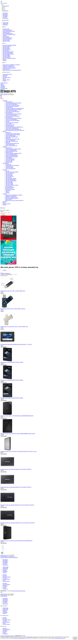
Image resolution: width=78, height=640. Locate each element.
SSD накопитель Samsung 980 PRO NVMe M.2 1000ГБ (11, 362)
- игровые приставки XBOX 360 (12, 143)
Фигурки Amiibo (6, 41)
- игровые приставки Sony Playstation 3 (13, 113)
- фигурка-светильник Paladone (11, 171)
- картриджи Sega (9, 166)
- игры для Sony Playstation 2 (11, 119)
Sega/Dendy (5, 75)
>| (3, 549)
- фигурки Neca (8, 177)
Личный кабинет (4, 88)
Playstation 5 (5, 13)
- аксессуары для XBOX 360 (11, 145)
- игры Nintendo (8, 157)
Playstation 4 (5, 14)
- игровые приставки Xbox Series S (12, 134)
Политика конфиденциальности (18, 590)
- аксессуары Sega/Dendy (10, 168)
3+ (2, 212)
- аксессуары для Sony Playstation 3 (12, 116)
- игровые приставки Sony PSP (11, 122)
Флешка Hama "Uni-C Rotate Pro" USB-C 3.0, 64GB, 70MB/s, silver (14, 326)
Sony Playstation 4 (9, 107)
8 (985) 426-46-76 (5, 5)
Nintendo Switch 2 (6, 32)
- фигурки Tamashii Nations (10, 180)
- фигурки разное (8, 186)
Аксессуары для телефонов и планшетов (11, 64)
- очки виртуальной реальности (11, 106)
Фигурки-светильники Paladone (9, 45)
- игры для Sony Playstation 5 (11, 103)
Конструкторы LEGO (7, 74)
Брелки (4, 59)
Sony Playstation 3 (9, 112)
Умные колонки (6, 69)
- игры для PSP (8, 123)
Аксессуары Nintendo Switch (9, 31)
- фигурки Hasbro (9, 175)
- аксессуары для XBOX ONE (11, 141)
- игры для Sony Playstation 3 (11, 114)
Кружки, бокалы (6, 79)
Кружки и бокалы (6, 203)
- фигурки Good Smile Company (11, 185)
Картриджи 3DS (6, 39)
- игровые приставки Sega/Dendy (12, 165)
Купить (2, 293)
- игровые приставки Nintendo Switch (13, 148)
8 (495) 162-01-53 (4, 94)
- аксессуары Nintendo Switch (11, 151)
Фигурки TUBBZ (6, 56)
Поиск (3, 8)
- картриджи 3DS (8, 160)
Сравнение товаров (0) (5, 273)
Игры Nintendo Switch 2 (8, 33)
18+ (8, 212)
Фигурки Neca (6, 50)
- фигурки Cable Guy (9, 173)
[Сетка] (2, 272)
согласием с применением (18, 638)
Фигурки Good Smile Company (9, 58)
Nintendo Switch (6, 28)
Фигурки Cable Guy (7, 46)
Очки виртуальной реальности (9, 67)
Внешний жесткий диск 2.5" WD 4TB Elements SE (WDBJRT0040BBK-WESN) (16, 415)
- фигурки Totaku (8, 181)
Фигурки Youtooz (6, 57)
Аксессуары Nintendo (7, 38)
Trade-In (4, 80)
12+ (5, 212)
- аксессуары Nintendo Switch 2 (11, 155)
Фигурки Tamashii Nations (8, 53)
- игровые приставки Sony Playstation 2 (13, 118)
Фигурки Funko (6, 47)
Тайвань (3, 215)
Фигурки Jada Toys (7, 49)
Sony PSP (5, 17)
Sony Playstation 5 (9, 101)
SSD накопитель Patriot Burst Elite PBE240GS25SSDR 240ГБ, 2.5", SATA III (16, 344)
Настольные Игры (7, 77)
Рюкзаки (5, 60)
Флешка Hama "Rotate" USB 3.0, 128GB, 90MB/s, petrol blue (12, 308)
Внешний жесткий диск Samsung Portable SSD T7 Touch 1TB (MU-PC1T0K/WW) (17, 504)
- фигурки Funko (8, 174)
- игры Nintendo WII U (10, 158)
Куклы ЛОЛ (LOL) (9, 188)
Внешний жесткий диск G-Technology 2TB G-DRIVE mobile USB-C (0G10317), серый (18, 451)
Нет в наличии (3, 346)
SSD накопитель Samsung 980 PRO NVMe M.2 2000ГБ (11, 380)
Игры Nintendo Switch (7, 30)
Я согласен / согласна (75, 638)
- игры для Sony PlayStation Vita (11, 128)
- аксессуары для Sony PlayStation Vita (13, 129)
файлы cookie (30, 636)
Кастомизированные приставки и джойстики (14, 130)
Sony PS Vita (5, 18)
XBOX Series (5, 22)
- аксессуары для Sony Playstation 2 (12, 120)
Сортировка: (3, 274)
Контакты (4, 9)
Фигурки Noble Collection (8, 51)
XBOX (4, 131)
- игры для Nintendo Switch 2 (11, 154)
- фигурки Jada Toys (9, 176)
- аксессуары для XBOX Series (11, 136)
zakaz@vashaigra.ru (4, 557)
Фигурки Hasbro (6, 48)
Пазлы (4, 78)
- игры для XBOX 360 (10, 144)
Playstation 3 (5, 15)
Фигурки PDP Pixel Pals (8, 52)
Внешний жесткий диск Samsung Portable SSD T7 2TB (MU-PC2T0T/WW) (15, 487)
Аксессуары (7, 190)
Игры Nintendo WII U (7, 37)
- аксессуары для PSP (9, 124)
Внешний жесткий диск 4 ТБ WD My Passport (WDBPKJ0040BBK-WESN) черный (17, 433)
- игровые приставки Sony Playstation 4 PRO (14, 108)
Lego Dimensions (6, 579)
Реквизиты (2, 87)
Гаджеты (5, 193)
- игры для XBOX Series (10, 135)
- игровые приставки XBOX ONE (12, 139)
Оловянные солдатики (10, 189)
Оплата (2, 84)
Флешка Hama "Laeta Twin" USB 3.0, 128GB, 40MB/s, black (12, 290)
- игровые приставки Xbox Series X (12, 133)
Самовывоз (2, 86)
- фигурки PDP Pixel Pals (10, 179)
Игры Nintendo (6, 36)
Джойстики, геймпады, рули (9, 66)
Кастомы (5, 76)
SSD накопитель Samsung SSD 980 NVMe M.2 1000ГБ (11, 397)
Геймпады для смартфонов (8, 65)
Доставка (2, 85)
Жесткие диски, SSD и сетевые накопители (12, 70)
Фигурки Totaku (6, 55)
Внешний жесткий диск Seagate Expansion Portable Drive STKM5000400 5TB (16, 540)
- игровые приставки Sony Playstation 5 (13, 102)
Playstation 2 (5, 16)
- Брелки (7, 191)
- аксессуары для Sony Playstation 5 (12, 105)
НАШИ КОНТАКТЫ (13, 557)
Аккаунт (3, 7)
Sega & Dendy (6, 163)
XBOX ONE (5, 23)
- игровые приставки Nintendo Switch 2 (13, 153)
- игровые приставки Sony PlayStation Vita (14, 126)
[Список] (0, 272)
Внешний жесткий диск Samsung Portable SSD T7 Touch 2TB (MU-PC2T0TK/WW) (17, 522)
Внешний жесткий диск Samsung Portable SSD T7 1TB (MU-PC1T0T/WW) (15, 469)
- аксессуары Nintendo (9, 159)
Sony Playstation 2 (9, 117)
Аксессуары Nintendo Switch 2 (9, 34)
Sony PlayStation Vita (9, 125)
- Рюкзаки (7, 192)
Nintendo (5, 35)
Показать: (2, 275)
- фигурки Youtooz (9, 183)
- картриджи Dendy (9, 167)
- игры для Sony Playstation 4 (11, 110)
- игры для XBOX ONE (10, 140)
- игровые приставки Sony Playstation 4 (13, 109)
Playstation (5, 100)
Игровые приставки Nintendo (11, 156)
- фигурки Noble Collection (10, 178)
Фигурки (5, 169)
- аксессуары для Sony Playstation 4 (12, 111)
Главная (4, 270)
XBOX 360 (5, 24)
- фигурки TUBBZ (9, 182)
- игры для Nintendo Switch (10, 150)
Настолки (5, 201)
